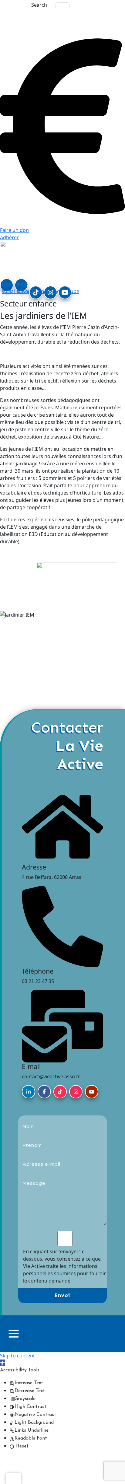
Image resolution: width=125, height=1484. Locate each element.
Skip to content (17, 1355)
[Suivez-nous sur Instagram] (76, 1091)
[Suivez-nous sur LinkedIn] (28, 1091)
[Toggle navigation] (14, 1333)
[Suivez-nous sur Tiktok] (60, 1091)
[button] (2, 1363)
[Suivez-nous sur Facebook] (44, 1091)
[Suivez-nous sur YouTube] (91, 1091)
